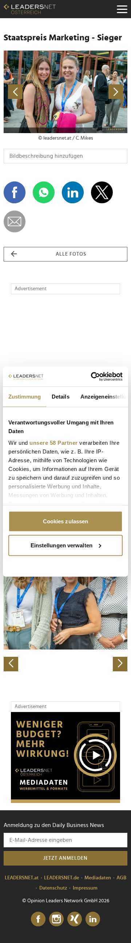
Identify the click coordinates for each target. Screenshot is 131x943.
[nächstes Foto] (96, 92)
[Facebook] (38, 919)
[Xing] (74, 919)
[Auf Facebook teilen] (14, 192)
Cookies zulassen (65, 521)
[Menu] (122, 9)
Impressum (85, 888)
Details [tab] (61, 396)
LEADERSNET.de (61, 877)
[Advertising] (65, 757)
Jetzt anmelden (65, 858)
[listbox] (65, 610)
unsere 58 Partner (53, 442)
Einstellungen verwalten (61, 545)
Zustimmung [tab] (24, 396)
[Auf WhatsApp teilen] (44, 192)
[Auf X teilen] (102, 192)
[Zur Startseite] (30, 9)
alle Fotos (71, 254)
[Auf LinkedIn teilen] (73, 192)
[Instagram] (56, 919)
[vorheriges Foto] (35, 92)
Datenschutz (53, 888)
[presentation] (11, 664)
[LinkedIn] (93, 919)
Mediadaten (97, 877)
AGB (121, 877)
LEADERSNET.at (22, 877)
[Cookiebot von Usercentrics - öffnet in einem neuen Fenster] (92, 376)
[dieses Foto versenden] (14, 221)
